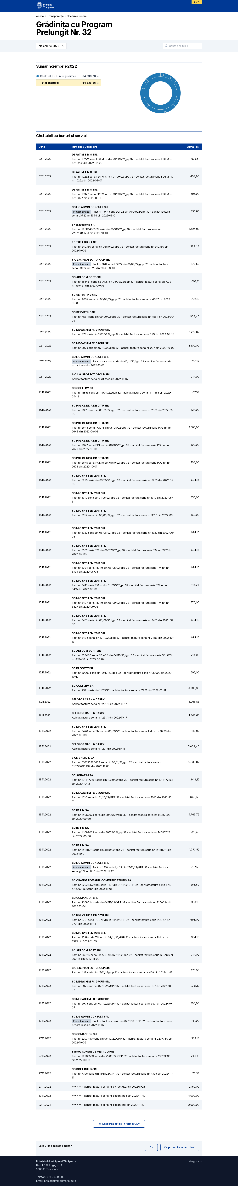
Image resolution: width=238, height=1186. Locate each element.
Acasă (40, 16)
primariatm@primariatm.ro (60, 1180)
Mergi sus (194, 1161)
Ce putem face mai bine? (180, 1147)
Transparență (55, 16)
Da (151, 1147)
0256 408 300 (55, 1177)
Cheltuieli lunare (77, 16)
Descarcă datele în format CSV (121, 1123)
